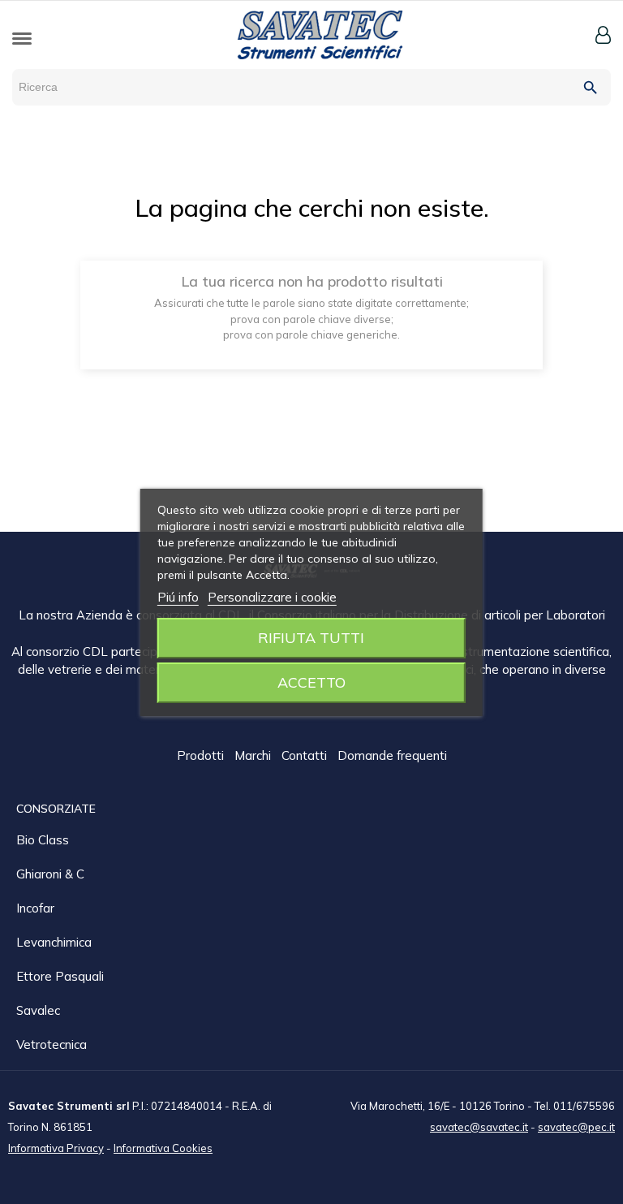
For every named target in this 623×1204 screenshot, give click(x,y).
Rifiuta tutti (311, 637)
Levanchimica (54, 942)
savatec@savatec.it (479, 1126)
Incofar (35, 908)
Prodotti (202, 755)
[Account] (603, 35)
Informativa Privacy (56, 1147)
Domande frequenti (392, 755)
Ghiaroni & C (50, 874)
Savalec (38, 1010)
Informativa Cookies (163, 1147)
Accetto (311, 682)
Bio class (42, 840)
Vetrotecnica (51, 1044)
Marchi (254, 755)
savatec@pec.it (576, 1126)
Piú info (178, 597)
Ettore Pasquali (60, 976)
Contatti (305, 755)
